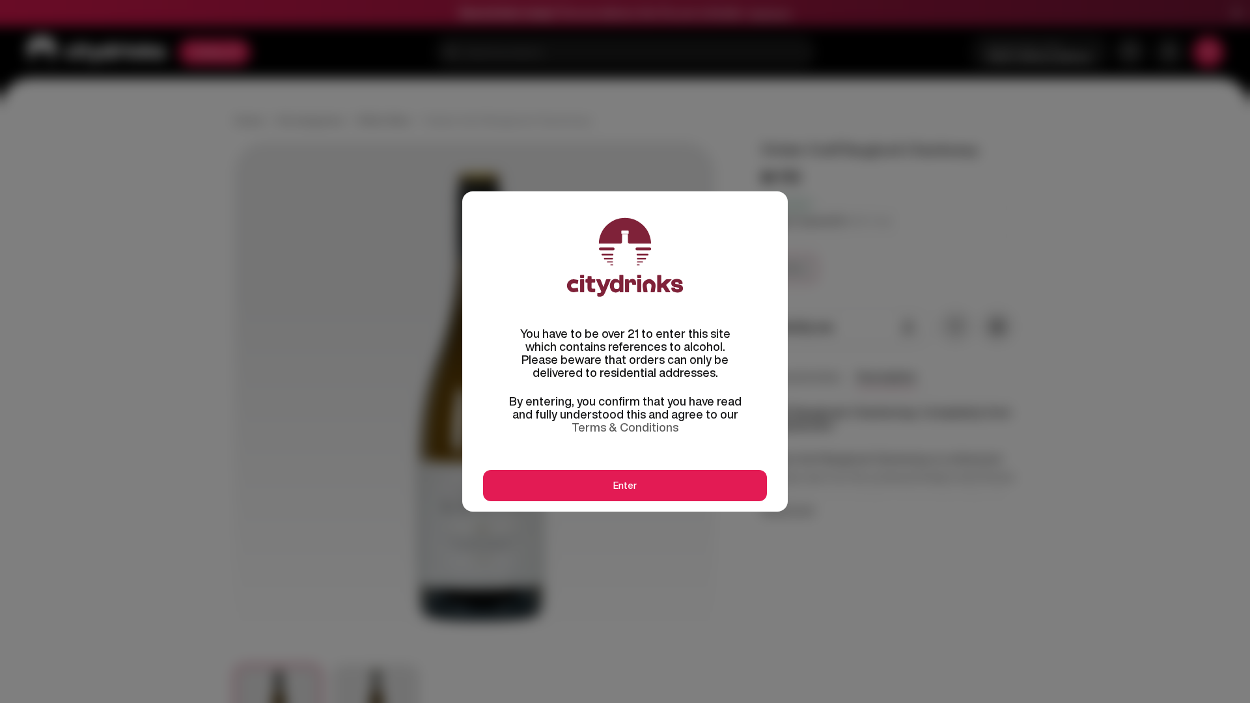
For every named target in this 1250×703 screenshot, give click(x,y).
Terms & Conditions (625, 427)
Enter (625, 485)
